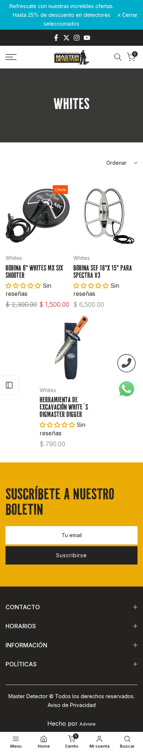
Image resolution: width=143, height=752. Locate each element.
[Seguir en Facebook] (56, 37)
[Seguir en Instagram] (76, 37)
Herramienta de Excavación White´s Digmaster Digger (64, 408)
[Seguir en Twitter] (66, 37)
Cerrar (129, 15)
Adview (88, 724)
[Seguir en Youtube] (87, 37)
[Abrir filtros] (9, 385)
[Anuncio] (61, 15)
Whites (14, 258)
